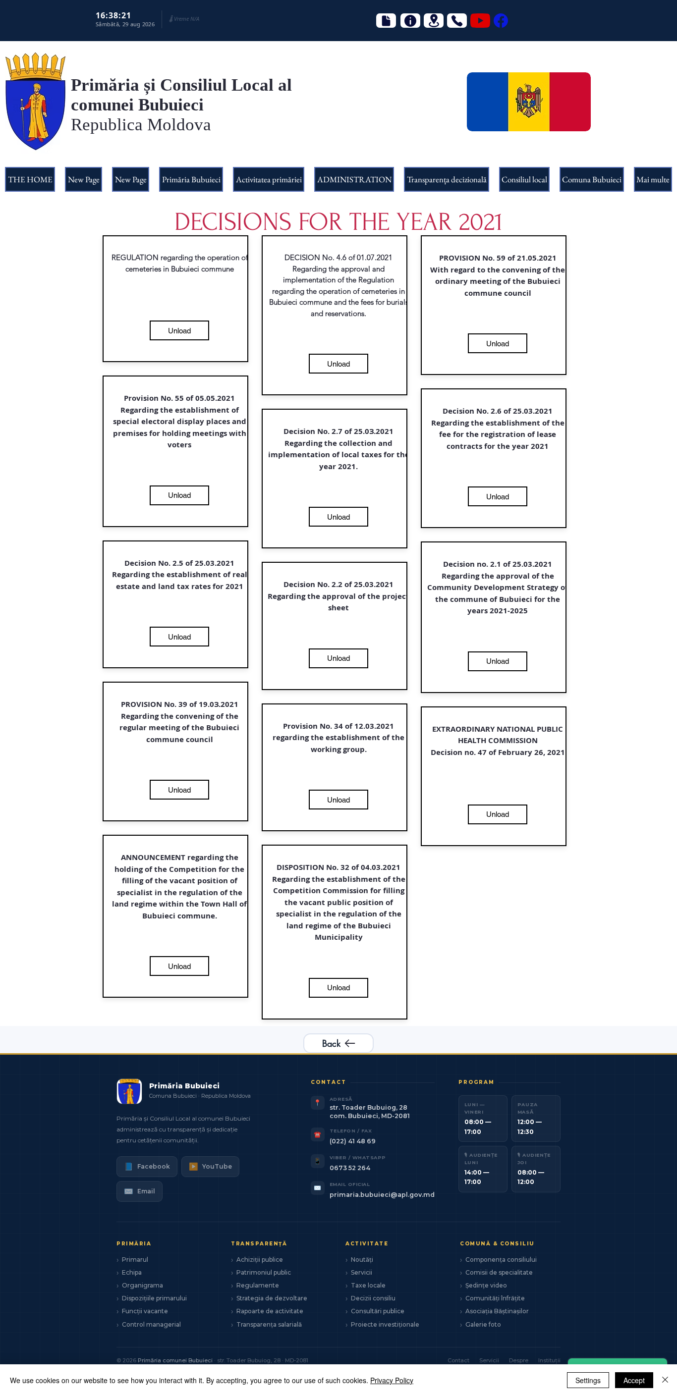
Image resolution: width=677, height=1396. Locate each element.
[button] (191, 179)
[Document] (386, 20)
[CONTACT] (457, 20)
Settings (588, 1380)
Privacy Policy (391, 1380)
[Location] (434, 20)
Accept (634, 1380)
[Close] (665, 1380)
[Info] (410, 20)
